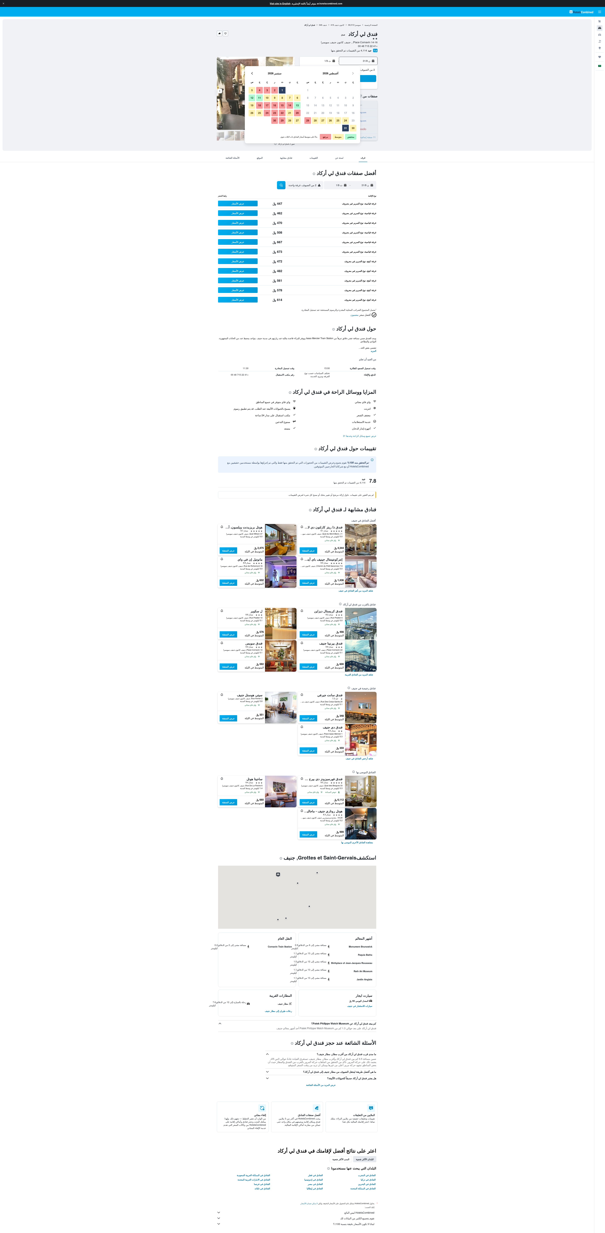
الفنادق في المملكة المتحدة (363, 1188)
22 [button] (307, 113)
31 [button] (345, 128)
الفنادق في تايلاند (262, 1188)
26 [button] (330, 120)
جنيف (325, 25)
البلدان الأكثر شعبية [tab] (365, 1159)
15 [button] (307, 105)
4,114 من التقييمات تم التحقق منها (349, 50)
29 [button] (307, 120)
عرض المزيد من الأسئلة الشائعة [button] (321, 1084)
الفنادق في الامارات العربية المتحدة (254, 1179)
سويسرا (357, 25)
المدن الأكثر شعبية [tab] (340, 1159)
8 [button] (307, 98)
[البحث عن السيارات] (600, 35)
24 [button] (345, 120)
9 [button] (353, 105)
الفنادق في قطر (315, 1175)
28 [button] (315, 120)
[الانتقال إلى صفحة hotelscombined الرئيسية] (581, 11)
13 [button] (322, 105)
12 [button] (330, 105)
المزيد (373, 350)
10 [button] (345, 105)
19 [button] (330, 113)
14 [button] (315, 105)
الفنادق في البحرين (367, 1184)
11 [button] (338, 105)
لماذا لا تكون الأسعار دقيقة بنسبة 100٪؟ (353, 1224)
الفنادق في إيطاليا (315, 1188)
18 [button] (338, 113)
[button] (3, 3)
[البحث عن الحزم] (600, 41)
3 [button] (345, 98)
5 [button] (330, 98)
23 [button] (353, 120)
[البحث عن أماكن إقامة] (600, 28)
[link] (356, 590)
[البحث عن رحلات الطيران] (600, 21)
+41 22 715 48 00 (367, 46)
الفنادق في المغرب (367, 1175)
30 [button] (353, 128)
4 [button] (338, 98)
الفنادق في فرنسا (262, 1184)
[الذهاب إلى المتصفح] (600, 48)
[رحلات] (600, 57)
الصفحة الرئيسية (371, 25)
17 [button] (345, 113)
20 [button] (322, 113)
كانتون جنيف (339, 25)
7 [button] (315, 98)
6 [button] (323, 98)
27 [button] (322, 120)
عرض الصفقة (308, 550)
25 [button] (338, 120)
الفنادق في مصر (315, 1184)
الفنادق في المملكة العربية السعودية (253, 1175)
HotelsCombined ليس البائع (359, 1212)
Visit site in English (280, 3)
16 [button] (353, 113)
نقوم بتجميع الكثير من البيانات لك (357, 1218)
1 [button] (307, 90)
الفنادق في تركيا (368, 1179)
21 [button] (315, 113)
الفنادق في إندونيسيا (313, 1179)
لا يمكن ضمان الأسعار (309, 1203)
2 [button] (353, 98)
